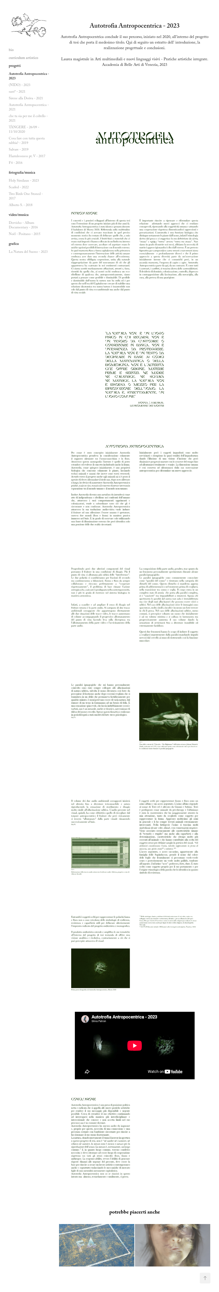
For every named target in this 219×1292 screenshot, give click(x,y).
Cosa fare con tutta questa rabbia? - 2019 (27, 141)
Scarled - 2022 (19, 188)
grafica (14, 244)
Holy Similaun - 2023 (24, 181)
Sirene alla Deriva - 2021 (26, 99)
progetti (15, 66)
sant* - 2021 (17, 92)
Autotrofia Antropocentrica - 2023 (29, 76)
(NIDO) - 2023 (19, 85)
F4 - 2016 (15, 163)
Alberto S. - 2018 (21, 205)
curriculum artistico (23, 58)
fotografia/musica (22, 173)
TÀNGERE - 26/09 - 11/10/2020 (24, 130)
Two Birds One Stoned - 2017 (26, 196)
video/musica (19, 215)
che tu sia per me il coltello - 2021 (28, 119)
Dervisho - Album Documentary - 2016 (23, 225)
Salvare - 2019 (18, 150)
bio (11, 50)
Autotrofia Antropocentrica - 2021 (29, 107)
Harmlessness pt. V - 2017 (27, 157)
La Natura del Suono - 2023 (28, 252)
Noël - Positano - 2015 (24, 234)
